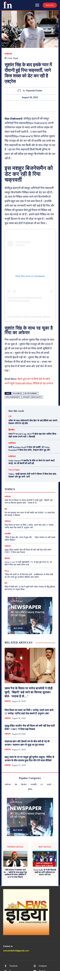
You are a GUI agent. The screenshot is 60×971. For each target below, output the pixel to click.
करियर (35, 486)
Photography (15, 483)
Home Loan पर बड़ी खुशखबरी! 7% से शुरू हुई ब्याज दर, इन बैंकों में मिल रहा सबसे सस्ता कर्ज (28, 563)
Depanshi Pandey (34, 90)
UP (10, 416)
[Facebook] (16, 106)
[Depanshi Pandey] (20, 91)
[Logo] (7, 4)
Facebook (13, 966)
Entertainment (31, 393)
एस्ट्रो (26, 486)
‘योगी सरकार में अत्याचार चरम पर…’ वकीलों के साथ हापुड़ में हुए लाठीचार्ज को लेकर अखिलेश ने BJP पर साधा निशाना (15, 873)
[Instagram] (34, 966)
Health (32, 480)
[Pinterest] (30, 106)
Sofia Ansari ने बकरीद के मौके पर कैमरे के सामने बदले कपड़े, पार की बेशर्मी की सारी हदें (31, 462)
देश (33, 488)
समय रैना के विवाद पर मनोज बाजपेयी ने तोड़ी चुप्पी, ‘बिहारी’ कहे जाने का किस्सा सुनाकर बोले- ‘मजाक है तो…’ (29, 501)
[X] (23, 106)
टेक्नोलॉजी (15, 488)
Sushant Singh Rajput (32, 397)
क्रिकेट (11, 430)
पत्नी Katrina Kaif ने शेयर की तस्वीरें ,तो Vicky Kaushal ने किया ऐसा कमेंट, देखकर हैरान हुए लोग (29, 448)
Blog (7, 571)
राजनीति (38, 491)
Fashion (21, 480)
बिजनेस (41, 488)
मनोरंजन (8, 54)
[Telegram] (44, 106)
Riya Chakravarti (13, 397)
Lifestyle (43, 480)
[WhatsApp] (37, 106)
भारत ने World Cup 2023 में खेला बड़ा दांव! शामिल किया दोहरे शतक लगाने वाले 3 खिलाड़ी (32, 435)
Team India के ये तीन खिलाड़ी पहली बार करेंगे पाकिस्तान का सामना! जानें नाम (44, 872)
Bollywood (17, 393)
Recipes (27, 483)
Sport (37, 483)
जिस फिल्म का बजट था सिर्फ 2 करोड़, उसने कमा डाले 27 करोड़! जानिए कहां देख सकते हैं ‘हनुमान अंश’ (29, 526)
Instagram (43, 966)
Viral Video (14, 470)
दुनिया (25, 488)
